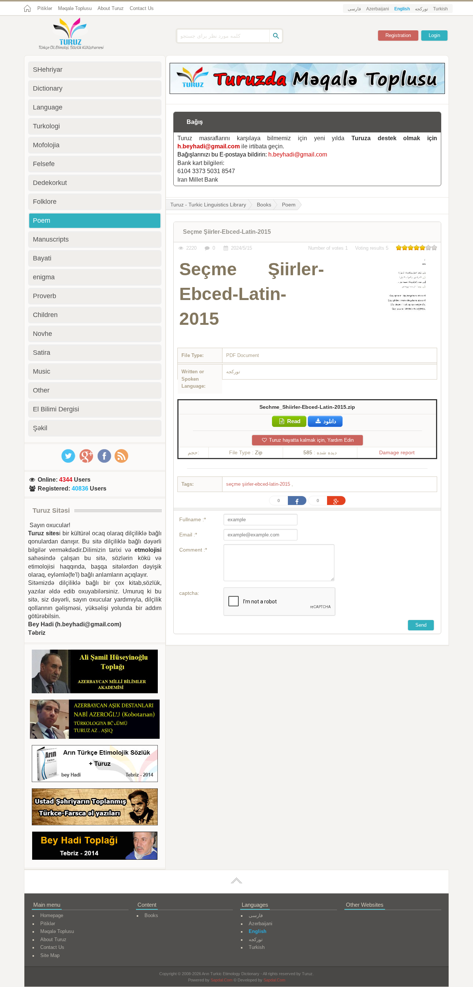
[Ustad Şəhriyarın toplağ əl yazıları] (95, 808)
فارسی (354, 8)
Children (45, 315)
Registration (398, 35)
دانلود (329, 421)
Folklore (45, 201)
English (402, 8)
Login (434, 35)
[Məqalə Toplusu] (307, 92)
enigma (44, 277)
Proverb (44, 296)
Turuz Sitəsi (51, 510)
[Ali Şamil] (95, 673)
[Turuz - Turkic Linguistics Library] (79, 34)
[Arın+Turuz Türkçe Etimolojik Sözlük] (95, 765)
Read (293, 421)
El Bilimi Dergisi (56, 409)
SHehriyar (47, 69)
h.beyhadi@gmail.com (208, 146)
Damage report (397, 452)
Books (264, 205)
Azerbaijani (377, 8)
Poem (289, 205)
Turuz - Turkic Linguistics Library (208, 205)
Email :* (188, 535)
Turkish (440, 8)
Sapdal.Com (221, 980)
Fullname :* (192, 519)
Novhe (42, 333)
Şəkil (40, 428)
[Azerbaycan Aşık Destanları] (95, 720)
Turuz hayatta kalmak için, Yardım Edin (311, 440)
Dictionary (47, 88)
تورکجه (421, 8)
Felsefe (44, 164)
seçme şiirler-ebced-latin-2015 (259, 484)
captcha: (189, 593)
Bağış (195, 122)
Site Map (49, 955)
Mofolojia (46, 145)
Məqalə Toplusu (75, 8)
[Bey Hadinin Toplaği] (94, 847)
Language (47, 107)
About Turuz (111, 8)
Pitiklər (44, 8)
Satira (41, 352)
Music (41, 371)
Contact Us (142, 8)
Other (41, 390)
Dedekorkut (50, 182)
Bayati (42, 258)
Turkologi (46, 126)
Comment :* (193, 550)
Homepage (51, 915)
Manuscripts (51, 239)
